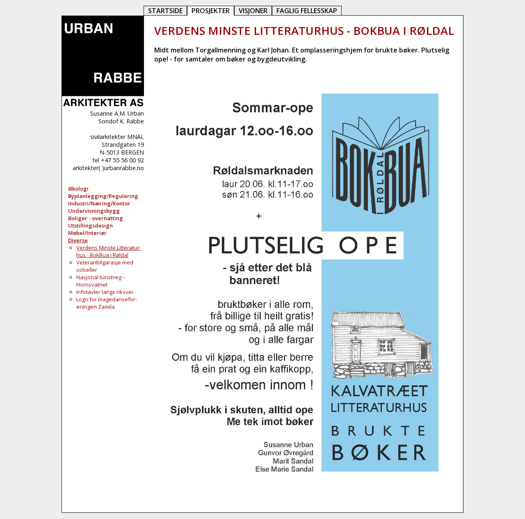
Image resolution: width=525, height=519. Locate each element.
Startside (165, 10)
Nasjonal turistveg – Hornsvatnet (101, 280)
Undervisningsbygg (94, 210)
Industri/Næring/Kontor (99, 203)
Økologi (78, 188)
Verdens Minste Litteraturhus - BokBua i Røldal (108, 251)
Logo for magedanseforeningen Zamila (106, 303)
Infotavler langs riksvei (104, 292)
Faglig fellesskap (306, 10)
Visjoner (253, 10)
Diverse (78, 240)
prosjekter (211, 10)
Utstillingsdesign (90, 225)
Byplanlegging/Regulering (103, 196)
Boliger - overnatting (95, 218)
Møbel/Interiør (87, 233)
